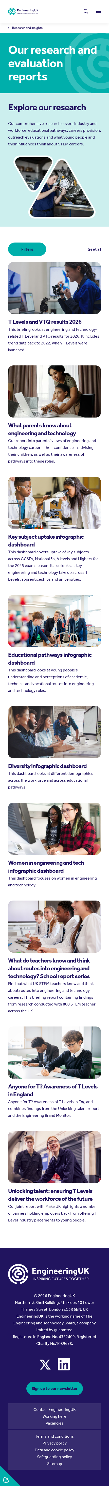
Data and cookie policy (54, 1450)
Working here (54, 1416)
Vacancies (55, 1423)
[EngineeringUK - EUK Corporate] (23, 11)
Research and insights (27, 28)
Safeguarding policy (54, 1456)
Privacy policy (55, 1443)
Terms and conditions (54, 1436)
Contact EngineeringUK (54, 1409)
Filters (27, 249)
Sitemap (54, 1463)
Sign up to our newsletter (55, 1388)
